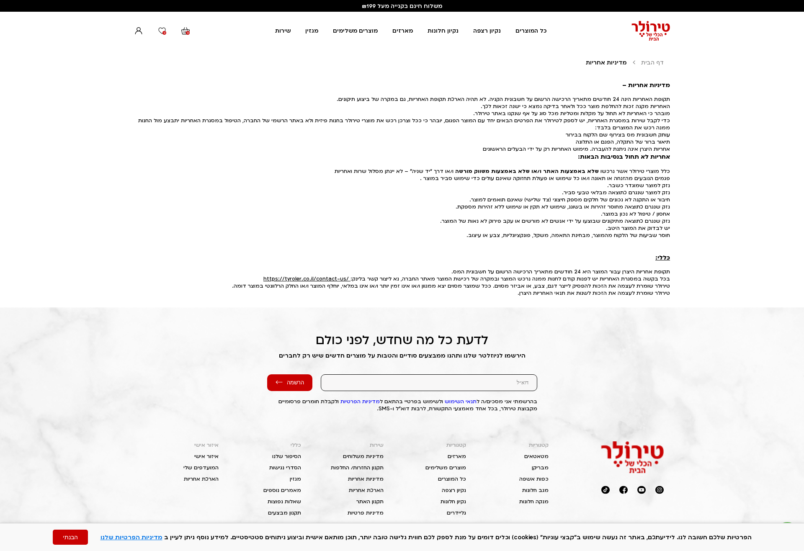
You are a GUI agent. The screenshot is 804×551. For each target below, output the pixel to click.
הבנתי (70, 537)
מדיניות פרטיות (366, 512)
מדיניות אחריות (366, 478)
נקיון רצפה (487, 30)
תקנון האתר (370, 501)
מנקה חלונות (534, 501)
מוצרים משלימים (355, 30)
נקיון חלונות (443, 30)
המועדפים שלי (201, 467)
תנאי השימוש (461, 401)
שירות (283, 30)
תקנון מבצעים (284, 512)
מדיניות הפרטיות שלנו (131, 537)
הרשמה (295, 382)
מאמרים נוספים (282, 490)
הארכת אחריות (366, 490)
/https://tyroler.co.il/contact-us (306, 278)
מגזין (311, 30)
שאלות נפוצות (284, 501)
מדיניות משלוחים (363, 456)
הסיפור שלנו (286, 456)
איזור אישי (206, 444)
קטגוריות (539, 444)
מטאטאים (536, 456)
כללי (296, 444)
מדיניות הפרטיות (360, 401)
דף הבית (652, 62)
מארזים (402, 30)
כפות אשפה (534, 478)
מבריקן (540, 467)
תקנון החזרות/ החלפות (357, 467)
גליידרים (456, 512)
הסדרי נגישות (285, 467)
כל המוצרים (530, 30)
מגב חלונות (535, 490)
